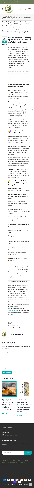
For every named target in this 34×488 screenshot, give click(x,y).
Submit (28, 452)
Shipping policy (12, 463)
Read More (4, 413)
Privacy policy (17, 461)
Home (2, 16)
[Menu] (2, 9)
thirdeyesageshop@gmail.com (9, 435)
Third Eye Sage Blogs (10, 16)
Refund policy (6, 461)
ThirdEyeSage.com (13, 310)
